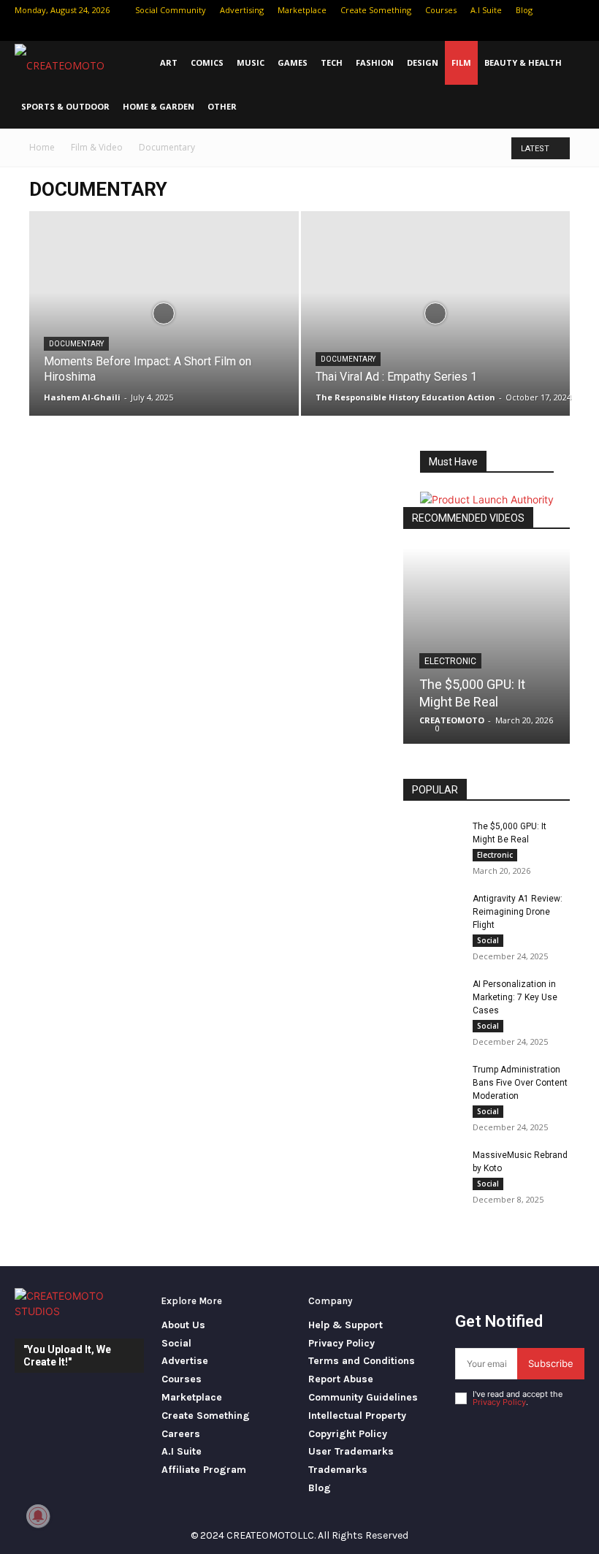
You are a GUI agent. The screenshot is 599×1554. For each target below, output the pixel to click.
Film (461, 62)
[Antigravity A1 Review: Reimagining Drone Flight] (432, 912)
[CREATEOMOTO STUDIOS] (79, 1310)
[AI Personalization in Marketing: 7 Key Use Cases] (432, 998)
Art (169, 62)
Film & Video (97, 147)
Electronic (450, 661)
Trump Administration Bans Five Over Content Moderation (520, 1082)
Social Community (170, 9)
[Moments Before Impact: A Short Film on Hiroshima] (164, 327)
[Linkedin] (525, 30)
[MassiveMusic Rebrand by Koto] (432, 1169)
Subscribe (550, 1363)
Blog (524, 9)
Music (250, 62)
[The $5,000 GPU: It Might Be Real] (486, 646)
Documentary (76, 344)
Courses (441, 9)
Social (488, 940)
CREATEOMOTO (451, 720)
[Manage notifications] (38, 1516)
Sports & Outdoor (65, 106)
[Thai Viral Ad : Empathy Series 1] (436, 327)
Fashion (375, 62)
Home (42, 147)
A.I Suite (486, 9)
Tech (332, 62)
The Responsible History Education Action (405, 397)
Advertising (242, 9)
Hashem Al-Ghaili (82, 397)
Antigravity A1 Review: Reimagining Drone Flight (517, 912)
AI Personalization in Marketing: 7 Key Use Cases (515, 997)
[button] (581, 63)
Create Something (375, 9)
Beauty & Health (523, 62)
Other (222, 106)
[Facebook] (501, 30)
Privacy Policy (499, 1402)
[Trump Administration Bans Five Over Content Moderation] (432, 1083)
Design (422, 62)
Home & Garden (158, 106)
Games (293, 62)
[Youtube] (573, 30)
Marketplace (302, 9)
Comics (207, 62)
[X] (549, 30)
